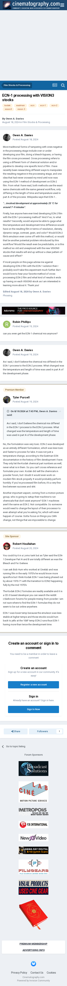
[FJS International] (33, 824)
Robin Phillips (22, 322)
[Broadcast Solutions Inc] (33, 768)
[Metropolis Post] (33, 811)
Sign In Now (33, 709)
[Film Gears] (33, 866)
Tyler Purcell (21, 397)
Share (16, 731)
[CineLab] (33, 791)
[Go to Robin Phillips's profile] (6, 324)
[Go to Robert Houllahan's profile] (6, 546)
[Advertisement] (33, 45)
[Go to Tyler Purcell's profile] (6, 399)
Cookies (51, 972)
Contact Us (37, 972)
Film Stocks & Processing (36, 122)
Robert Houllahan (24, 544)
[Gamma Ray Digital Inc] (33, 850)
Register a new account (33, 684)
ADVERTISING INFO (34, 950)
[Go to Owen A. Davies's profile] (6, 137)
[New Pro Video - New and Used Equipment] (33, 837)
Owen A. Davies (15, 118)
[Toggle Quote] (8, 411)
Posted (25, 139)
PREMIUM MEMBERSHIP (33, 943)
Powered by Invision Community (33, 980)
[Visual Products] (33, 887)
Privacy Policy (19, 972)
